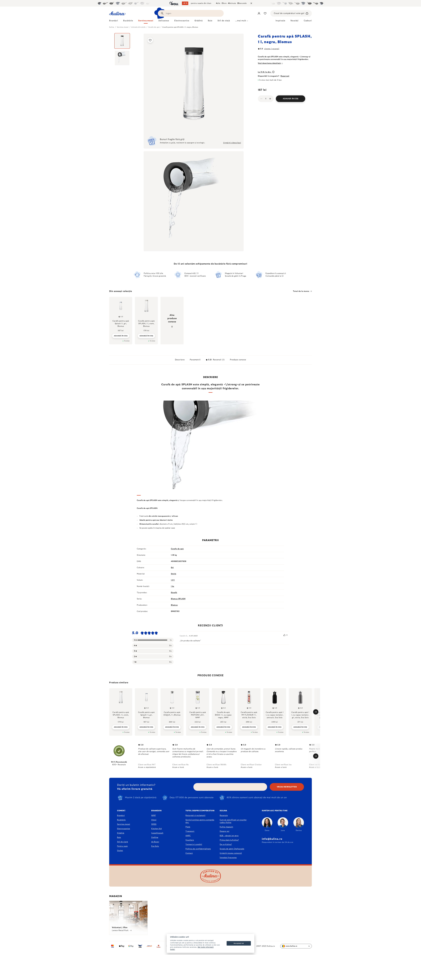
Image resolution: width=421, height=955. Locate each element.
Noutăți (294, 21)
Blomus (174, 605)
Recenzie (224, 815)
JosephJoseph (157, 833)
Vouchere (190, 840)
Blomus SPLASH (178, 599)
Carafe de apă (177, 549)
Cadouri (308, 21)
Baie (119, 837)
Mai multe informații (206, 947)
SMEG (153, 824)
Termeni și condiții (194, 844)
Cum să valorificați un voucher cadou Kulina (233, 821)
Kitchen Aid (156, 829)
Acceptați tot (239, 943)
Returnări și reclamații (195, 815)
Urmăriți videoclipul (232, 143)
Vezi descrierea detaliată (269, 63)
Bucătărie (121, 820)
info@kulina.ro (272, 839)
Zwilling (154, 837)
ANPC (188, 836)
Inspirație (280, 21)
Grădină (120, 833)
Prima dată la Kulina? (229, 840)
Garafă (174, 592)
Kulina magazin (226, 827)
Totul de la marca (301, 291)
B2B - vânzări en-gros (229, 836)
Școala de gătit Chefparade (232, 849)
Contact (189, 853)
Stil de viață (122, 842)
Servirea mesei (123, 824)
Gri (172, 567)
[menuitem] (113, 21)
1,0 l (173, 580)
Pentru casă (122, 846)
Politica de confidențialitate (198, 849)
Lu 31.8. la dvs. (265, 72)
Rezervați (285, 76)
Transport (190, 831)
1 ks (172, 586)
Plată (188, 827)
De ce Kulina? (226, 844)
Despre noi (224, 831)
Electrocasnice (123, 829)
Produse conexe (238, 360)
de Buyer (155, 842)
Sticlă (173, 574)
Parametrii (195, 360)
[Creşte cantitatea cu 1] (270, 98)
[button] (121, 727)
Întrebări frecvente (228, 858)
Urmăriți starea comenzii (231, 853)
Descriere (180, 360)
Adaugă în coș (290, 99)
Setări (172, 949)
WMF (153, 815)
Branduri (121, 815)
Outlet (120, 850)
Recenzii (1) (216, 360)
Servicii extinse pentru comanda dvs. (200, 821)
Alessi (153, 820)
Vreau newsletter (287, 787)
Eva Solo (155, 846)
